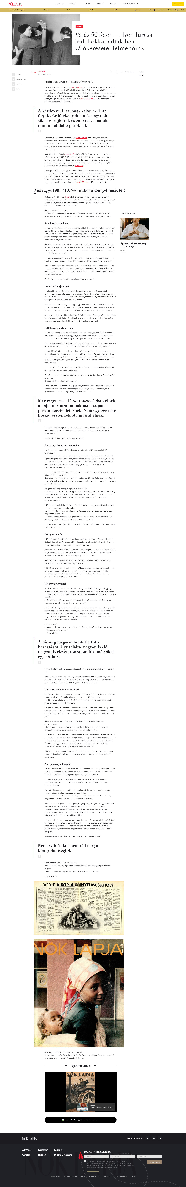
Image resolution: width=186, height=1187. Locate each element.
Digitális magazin (130, 4)
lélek (115, 10)
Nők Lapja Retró (129, 72)
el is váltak (79, 166)
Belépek (171, 10)
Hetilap (113, 4)
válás (141, 75)
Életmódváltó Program (17, 10)
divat (68, 10)
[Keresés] (150, 10)
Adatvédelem (94, 1176)
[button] (80, 1091)
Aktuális (59, 4)
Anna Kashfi (69, 154)
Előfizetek (178, 4)
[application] (81, 1092)
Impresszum (55, 1176)
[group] (52, 1108)
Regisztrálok (179, 10)
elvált (66, 197)
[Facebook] (154, 10)
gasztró (137, 10)
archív (113, 72)
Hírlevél (161, 10)
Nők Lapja (15, 4)
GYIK (133, 1176)
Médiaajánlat (122, 1176)
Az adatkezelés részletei (109, 1167)
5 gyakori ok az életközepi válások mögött (133, 245)
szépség (45, 10)
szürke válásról (75, 87)
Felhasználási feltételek (74, 1176)
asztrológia (92, 10)
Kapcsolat (108, 1176)
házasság (140, 72)
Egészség (73, 4)
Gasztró (100, 4)
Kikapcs (87, 4)
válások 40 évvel (87, 99)
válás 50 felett (81, 138)
